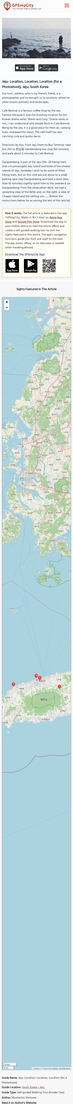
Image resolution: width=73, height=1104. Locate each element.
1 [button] (13, 684)
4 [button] (36, 675)
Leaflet (36, 1068)
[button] (6, 302)
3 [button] (59, 686)
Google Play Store (28, 222)
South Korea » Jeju (33, 1087)
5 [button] (39, 677)
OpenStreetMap (50, 1068)
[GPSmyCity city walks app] (22, 6)
